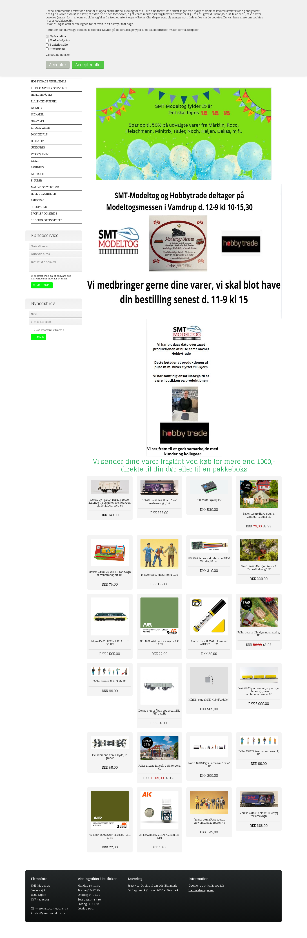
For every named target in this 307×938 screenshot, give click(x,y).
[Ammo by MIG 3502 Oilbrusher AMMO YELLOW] (209, 616)
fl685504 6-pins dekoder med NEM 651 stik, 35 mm (209, 560)
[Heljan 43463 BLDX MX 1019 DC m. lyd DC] (110, 616)
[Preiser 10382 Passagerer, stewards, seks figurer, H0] (209, 802)
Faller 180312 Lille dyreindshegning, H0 (259, 634)
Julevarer (38, 147)
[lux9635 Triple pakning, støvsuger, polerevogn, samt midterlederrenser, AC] (259, 674)
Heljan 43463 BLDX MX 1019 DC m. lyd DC (110, 642)
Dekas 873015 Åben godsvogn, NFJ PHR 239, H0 (159, 712)
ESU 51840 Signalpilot (209, 500)
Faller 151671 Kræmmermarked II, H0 (258, 753)
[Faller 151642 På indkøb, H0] (110, 671)
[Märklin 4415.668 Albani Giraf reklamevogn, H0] (159, 487)
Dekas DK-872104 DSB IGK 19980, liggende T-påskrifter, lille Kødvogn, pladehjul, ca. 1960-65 (110, 503)
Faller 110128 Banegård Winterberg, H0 (159, 767)
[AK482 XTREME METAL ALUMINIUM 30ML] (159, 810)
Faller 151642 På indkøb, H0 (109, 681)
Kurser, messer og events (49, 88)
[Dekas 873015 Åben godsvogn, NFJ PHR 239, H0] (159, 686)
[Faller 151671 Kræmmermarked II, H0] (259, 741)
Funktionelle (59, 44)
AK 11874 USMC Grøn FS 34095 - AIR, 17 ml (110, 836)
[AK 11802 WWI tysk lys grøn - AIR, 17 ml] (159, 616)
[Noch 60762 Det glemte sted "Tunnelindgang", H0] (259, 549)
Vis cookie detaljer (58, 54)
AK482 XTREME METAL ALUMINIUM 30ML (159, 836)
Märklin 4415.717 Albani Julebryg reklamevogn (259, 814)
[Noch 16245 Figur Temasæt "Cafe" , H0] (209, 746)
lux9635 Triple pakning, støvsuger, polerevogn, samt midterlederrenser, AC (258, 691)
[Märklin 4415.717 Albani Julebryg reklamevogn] (259, 799)
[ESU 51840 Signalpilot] (209, 487)
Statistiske (57, 49)
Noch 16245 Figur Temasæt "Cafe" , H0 (209, 764)
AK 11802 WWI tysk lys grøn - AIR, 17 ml (159, 642)
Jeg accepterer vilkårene (50, 330)
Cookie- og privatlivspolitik (206, 885)
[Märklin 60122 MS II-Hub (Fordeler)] (209, 680)
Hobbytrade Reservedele (48, 81)
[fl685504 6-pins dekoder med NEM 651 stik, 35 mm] (209, 545)
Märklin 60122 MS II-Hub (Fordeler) (209, 699)
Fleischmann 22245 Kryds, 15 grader (109, 756)
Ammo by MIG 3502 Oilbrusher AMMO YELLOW (209, 642)
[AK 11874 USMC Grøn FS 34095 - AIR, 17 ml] (110, 810)
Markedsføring (60, 40)
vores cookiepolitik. (60, 20)
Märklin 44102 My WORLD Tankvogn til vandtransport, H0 (110, 573)
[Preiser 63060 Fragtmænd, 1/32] (159, 554)
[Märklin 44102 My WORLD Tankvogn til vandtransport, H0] (110, 552)
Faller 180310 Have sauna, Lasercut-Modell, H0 (258, 515)
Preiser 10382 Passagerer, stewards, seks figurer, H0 (209, 821)
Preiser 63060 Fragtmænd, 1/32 (159, 575)
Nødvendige (58, 36)
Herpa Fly (37, 141)
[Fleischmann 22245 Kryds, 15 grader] (110, 742)
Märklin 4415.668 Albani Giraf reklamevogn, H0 (159, 502)
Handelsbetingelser (201, 890)
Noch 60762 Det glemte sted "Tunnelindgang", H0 (258, 568)
